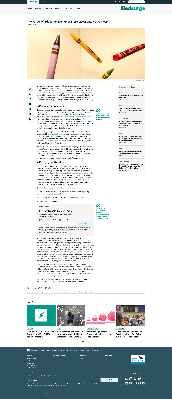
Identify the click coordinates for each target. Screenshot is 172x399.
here (64, 292)
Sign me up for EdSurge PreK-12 (49, 219)
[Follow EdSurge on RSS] (126, 378)
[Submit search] (143, 1)
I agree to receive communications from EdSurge (54, 232)
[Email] (31, 288)
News (30, 8)
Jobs (78, 8)
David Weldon (122, 142)
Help (46, 393)
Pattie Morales (122, 127)
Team (28, 361)
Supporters (30, 363)
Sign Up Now (84, 224)
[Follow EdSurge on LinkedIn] (126, 383)
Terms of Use (72, 229)
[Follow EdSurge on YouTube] (135, 383)
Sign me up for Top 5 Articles (68, 219)
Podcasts (48, 8)
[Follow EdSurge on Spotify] (139, 383)
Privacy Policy (81, 229)
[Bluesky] (39, 288)
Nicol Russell (122, 112)
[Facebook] (49, 288)
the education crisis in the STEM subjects (76, 117)
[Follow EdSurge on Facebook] (130, 383)
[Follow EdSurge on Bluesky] (139, 378)
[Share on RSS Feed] (30, 89)
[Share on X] (30, 109)
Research (58, 8)
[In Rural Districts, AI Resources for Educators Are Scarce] (131, 152)
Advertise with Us (59, 356)
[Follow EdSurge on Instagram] (130, 378)
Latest (81, 358)
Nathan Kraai (122, 170)
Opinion (38, 8)
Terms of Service (39, 393)
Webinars (69, 8)
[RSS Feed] (28, 288)
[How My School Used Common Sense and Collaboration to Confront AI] (131, 123)
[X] (42, 288)
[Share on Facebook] (30, 119)
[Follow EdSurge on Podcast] (143, 383)
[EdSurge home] (33, 2)
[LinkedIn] (46, 288)
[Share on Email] (30, 94)
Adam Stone (122, 99)
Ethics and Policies (32, 365)
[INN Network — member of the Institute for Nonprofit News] (138, 359)
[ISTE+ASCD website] (45, 2)
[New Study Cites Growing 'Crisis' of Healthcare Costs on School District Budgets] (131, 138)
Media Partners (31, 368)
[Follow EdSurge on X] (135, 378)
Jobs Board (109, 356)
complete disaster (59, 134)
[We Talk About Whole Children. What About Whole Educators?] (131, 109)
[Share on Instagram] (30, 99)
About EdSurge (31, 358)
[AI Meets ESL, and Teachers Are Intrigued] (131, 96)
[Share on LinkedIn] (30, 114)
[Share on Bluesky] (30, 104)
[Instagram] (35, 288)
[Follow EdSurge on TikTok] (143, 378)
